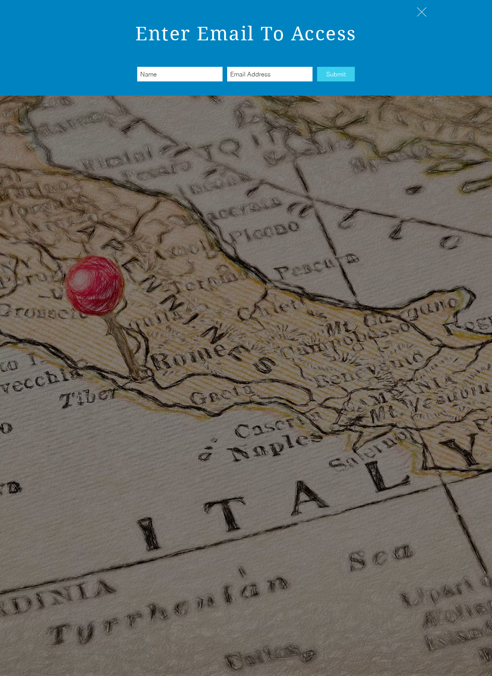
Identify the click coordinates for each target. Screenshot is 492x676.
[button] (421, 12)
